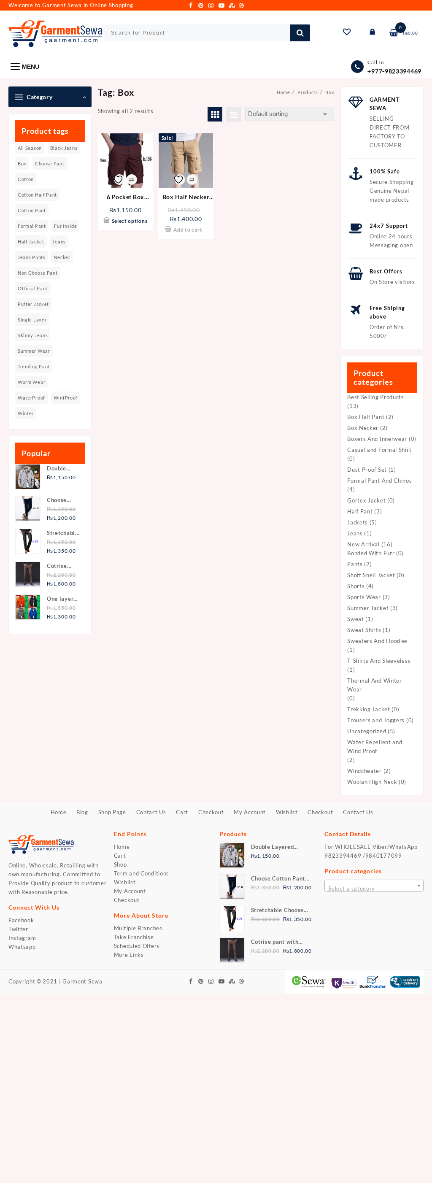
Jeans (59, 241)
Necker (62, 257)
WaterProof (31, 397)
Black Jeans (64, 148)
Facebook (21, 920)
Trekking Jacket (368, 709)
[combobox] (374, 885)
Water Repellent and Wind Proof (374, 746)
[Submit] (300, 32)
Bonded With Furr (370, 553)
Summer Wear (34, 351)
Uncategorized (366, 731)
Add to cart (187, 230)
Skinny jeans (33, 335)
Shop (120, 864)
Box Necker (362, 427)
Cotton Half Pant (37, 194)
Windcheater (364, 770)
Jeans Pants (32, 257)
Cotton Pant (32, 210)
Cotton (26, 179)
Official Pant (33, 288)
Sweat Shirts (364, 630)
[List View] (234, 114)
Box (22, 163)
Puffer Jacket (33, 304)
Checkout (127, 900)
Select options (130, 221)
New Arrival (363, 544)
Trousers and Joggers (376, 720)
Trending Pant (34, 366)
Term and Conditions (141, 873)
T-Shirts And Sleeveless (378, 660)
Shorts (355, 586)
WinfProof (66, 397)
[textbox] (374, 888)
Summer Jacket (368, 608)
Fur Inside (65, 226)
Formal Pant (32, 226)
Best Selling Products (375, 397)
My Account (130, 891)
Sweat (355, 619)
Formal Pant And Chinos (379, 480)
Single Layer (32, 319)
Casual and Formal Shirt (379, 449)
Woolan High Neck (372, 781)
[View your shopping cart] (394, 33)
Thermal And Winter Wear (374, 685)
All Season (30, 148)
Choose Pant (50, 163)
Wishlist (125, 882)
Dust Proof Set (367, 469)
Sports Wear (364, 597)
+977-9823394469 (394, 71)
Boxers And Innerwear (377, 438)
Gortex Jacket (366, 500)
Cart (120, 855)
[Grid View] (215, 114)
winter (26, 413)
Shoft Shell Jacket (371, 575)
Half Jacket (31, 241)
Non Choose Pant (38, 272)
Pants (355, 564)
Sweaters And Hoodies (377, 640)
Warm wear (31, 382)
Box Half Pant (365, 416)
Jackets (357, 522)
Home (122, 846)
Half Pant (360, 511)
